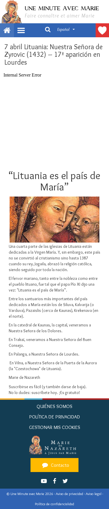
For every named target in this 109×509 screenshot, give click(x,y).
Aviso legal (94, 494)
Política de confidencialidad (54, 504)
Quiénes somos (54, 406)
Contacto (59, 465)
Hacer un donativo (102, 30)
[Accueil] (54, 445)
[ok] (47, 29)
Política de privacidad (54, 417)
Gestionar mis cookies (54, 427)
